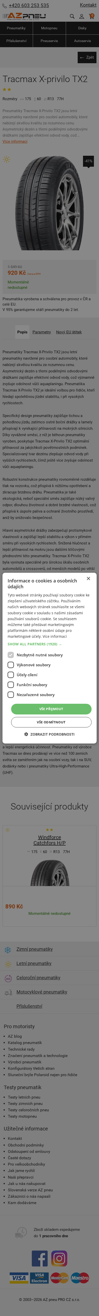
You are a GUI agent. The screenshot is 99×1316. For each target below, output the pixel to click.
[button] (50, 644)
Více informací (55, 636)
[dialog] (50, 657)
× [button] (88, 578)
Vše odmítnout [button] (51, 722)
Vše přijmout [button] (51, 709)
